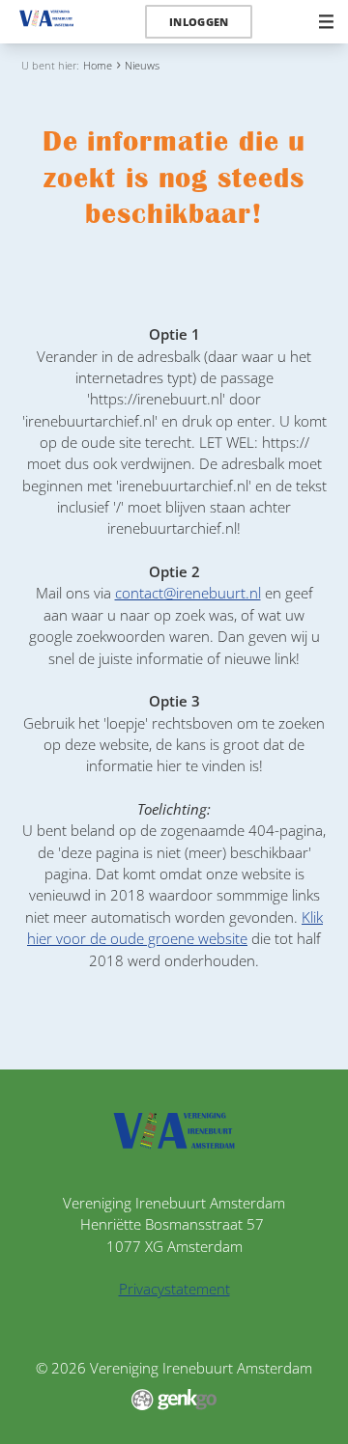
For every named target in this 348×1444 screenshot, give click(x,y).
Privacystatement (174, 1288)
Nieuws (142, 65)
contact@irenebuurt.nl (188, 592)
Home (97, 65)
